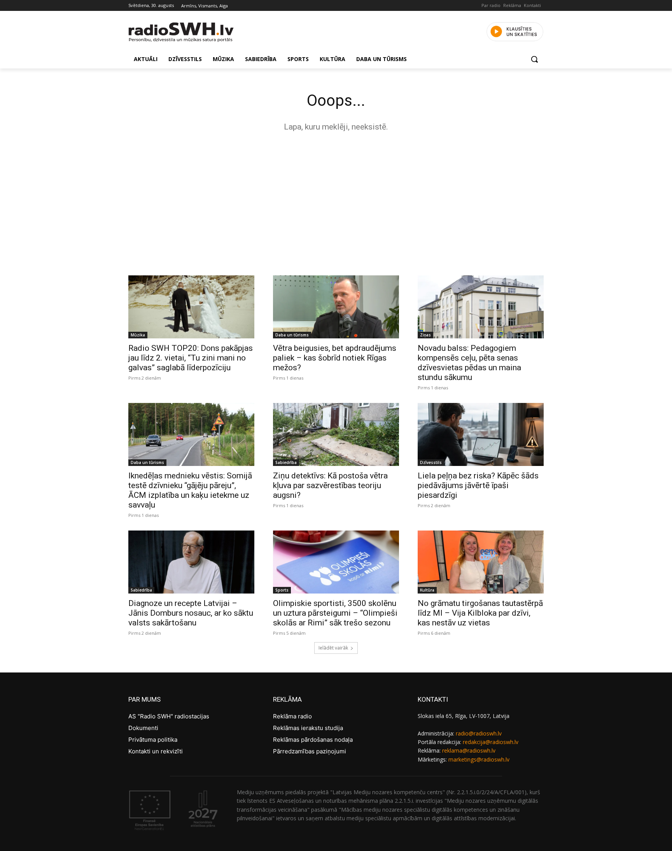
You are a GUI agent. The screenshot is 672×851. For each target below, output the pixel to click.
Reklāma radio (292, 716)
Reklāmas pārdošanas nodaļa (313, 739)
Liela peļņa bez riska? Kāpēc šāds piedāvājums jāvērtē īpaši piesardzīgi (478, 485)
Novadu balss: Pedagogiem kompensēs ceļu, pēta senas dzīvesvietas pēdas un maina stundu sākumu (469, 362)
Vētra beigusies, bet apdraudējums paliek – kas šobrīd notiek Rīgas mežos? (334, 357)
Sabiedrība (286, 462)
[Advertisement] (336, 201)
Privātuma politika (152, 739)
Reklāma (512, 5)
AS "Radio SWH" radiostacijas (168, 716)
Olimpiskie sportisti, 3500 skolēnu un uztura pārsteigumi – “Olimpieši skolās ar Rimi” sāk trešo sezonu (335, 613)
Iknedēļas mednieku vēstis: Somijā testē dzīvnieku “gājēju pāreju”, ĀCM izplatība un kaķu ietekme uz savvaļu (190, 490)
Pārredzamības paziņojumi (309, 751)
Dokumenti (143, 728)
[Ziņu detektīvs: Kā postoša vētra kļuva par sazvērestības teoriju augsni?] (336, 434)
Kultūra (427, 590)
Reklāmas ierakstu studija (308, 728)
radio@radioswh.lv (479, 733)
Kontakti (532, 5)
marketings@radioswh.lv (478, 759)
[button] (534, 59)
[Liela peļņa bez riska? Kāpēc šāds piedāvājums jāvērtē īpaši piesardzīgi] (481, 434)
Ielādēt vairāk (333, 647)
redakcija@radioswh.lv (490, 742)
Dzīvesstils (431, 462)
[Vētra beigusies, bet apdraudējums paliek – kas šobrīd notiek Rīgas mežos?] (336, 306)
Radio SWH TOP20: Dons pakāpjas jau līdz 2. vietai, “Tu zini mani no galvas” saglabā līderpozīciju (190, 357)
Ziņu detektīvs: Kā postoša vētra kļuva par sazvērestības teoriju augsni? (330, 485)
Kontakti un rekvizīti (155, 751)
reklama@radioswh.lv (468, 750)
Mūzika (138, 335)
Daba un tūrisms (292, 335)
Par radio (490, 5)
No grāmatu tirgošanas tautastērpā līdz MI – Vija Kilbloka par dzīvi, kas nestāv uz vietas (480, 613)
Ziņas (425, 335)
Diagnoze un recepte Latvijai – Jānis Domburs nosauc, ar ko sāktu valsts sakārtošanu (190, 613)
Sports (282, 590)
